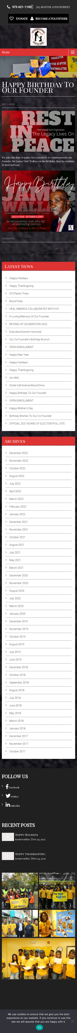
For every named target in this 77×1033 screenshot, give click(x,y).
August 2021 (16, 544)
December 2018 (18, 667)
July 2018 (15, 697)
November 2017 (18, 743)
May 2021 (15, 560)
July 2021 (15, 552)
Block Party (16, 301)
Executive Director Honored (25, 331)
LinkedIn (15, 805)
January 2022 (17, 514)
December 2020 (18, 575)
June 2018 (15, 705)
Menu (6, 52)
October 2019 (17, 636)
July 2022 (15, 483)
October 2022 (17, 468)
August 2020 (16, 590)
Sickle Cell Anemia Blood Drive (56, 254)
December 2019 (18, 621)
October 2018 (17, 674)
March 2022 (16, 498)
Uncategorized (24, 238)
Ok (39, 1027)
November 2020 (18, 583)
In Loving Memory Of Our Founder (29, 316)
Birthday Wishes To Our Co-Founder (30, 415)
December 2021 (18, 521)
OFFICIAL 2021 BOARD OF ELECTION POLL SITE (37, 423)
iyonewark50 (22, 839)
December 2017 (18, 736)
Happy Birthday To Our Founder (27, 392)
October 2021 (17, 537)
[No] (72, 1021)
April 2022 (15, 491)
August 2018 (16, 690)
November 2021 (18, 529)
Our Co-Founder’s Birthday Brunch (29, 339)
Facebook (14, 787)
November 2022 (18, 460)
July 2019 (15, 651)
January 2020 (17, 613)
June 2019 (15, 659)
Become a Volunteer (51, 18)
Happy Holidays (18, 278)
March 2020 (16, 606)
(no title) (14, 377)
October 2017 (17, 751)
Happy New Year (19, 354)
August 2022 (16, 476)
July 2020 (15, 598)
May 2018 (15, 713)
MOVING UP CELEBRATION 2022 (28, 324)
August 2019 (16, 644)
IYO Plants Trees (19, 293)
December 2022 (18, 453)
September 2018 (19, 682)
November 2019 (18, 629)
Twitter (14, 796)
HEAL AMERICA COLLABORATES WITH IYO (34, 308)
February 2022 (17, 506)
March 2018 (16, 720)
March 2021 (16, 567)
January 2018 (17, 728)
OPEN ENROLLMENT (15, 254)
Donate (21, 18)
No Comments (23, 103)
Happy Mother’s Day (21, 408)
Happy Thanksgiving (21, 285)
